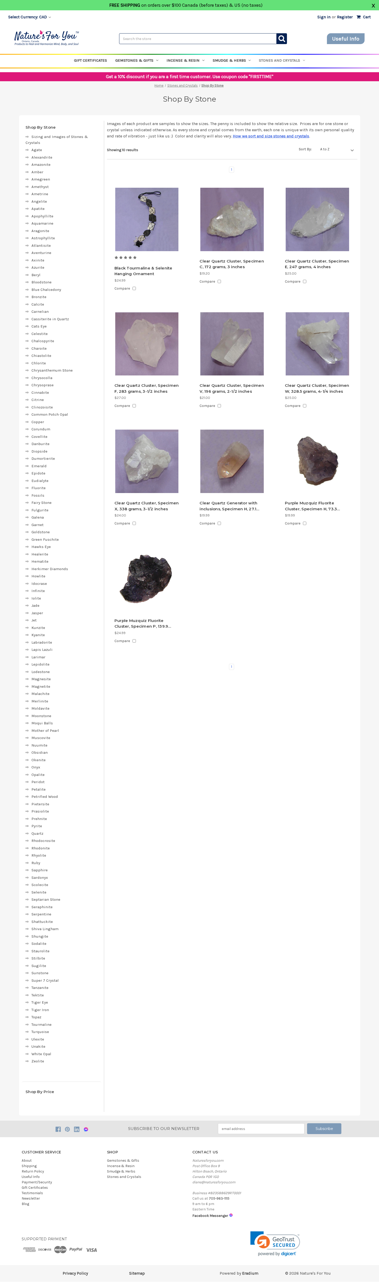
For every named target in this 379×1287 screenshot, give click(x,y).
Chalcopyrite (42, 341)
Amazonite (41, 164)
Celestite (39, 333)
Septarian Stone (45, 899)
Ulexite (37, 1039)
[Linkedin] (76, 1129)
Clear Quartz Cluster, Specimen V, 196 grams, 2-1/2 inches (232, 388)
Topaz (36, 1017)
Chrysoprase (42, 385)
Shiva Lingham (45, 929)
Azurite (37, 267)
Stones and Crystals (279, 60)
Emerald (39, 466)
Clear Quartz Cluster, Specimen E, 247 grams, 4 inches (317, 264)
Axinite (37, 260)
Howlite (38, 576)
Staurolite (40, 951)
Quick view (147, 245)
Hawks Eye (41, 546)
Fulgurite (39, 510)
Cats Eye (39, 326)
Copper (37, 422)
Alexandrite (41, 157)
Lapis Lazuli (42, 649)
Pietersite (40, 804)
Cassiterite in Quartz (50, 319)
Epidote (38, 473)
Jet (34, 620)
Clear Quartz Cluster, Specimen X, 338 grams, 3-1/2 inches (146, 506)
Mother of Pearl (45, 730)
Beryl (35, 275)
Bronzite (38, 296)
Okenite (38, 760)
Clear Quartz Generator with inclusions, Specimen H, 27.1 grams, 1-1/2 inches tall (228, 506)
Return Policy (33, 1171)
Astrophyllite (43, 238)
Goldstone (40, 532)
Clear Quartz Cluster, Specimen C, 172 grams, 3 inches (232, 264)
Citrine (37, 399)
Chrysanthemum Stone (52, 370)
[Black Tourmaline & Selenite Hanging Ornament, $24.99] (147, 219)
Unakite (38, 1046)
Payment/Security (37, 1182)
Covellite (39, 436)
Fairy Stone (41, 502)
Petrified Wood (44, 796)
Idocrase (39, 583)
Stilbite (38, 958)
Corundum (40, 429)
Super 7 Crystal (45, 980)
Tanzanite (39, 987)
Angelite (39, 201)
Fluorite (38, 488)
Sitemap (137, 1273)
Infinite (38, 590)
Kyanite (38, 635)
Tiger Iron (40, 1009)
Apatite (38, 208)
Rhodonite (40, 848)
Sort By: (305, 149)
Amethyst (40, 186)
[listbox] (337, 149)
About (27, 1160)
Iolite (36, 598)
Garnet (37, 524)
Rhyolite (38, 855)
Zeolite (37, 1061)
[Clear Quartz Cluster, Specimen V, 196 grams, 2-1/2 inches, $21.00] (232, 344)
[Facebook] (58, 1129)
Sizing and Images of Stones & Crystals (57, 139)
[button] (275, 1244)
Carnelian (40, 311)
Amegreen (40, 179)
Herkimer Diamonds (49, 569)
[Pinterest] (67, 1129)
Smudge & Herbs (229, 60)
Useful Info (345, 39)
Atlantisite (41, 245)
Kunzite (38, 627)
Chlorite (38, 363)
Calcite (37, 304)
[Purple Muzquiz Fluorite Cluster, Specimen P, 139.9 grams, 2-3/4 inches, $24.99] (147, 579)
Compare (122, 288)
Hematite (39, 561)
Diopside (39, 451)
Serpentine (41, 914)
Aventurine (41, 252)
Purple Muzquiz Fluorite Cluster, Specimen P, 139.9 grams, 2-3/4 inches (141, 623)
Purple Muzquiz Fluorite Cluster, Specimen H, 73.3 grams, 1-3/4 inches (311, 506)
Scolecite (39, 884)
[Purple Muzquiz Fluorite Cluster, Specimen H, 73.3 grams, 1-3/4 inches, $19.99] (317, 461)
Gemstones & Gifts (134, 60)
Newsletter (31, 1198)
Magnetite (40, 686)
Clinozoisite (42, 407)
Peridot (38, 782)
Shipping (29, 1166)
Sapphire (39, 870)
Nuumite (39, 745)
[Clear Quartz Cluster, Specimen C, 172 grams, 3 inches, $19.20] (232, 219)
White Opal (41, 1054)
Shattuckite (42, 921)
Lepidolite (40, 664)
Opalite (38, 774)
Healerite (39, 554)
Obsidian (39, 752)
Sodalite (38, 943)
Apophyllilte (42, 216)
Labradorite (41, 642)
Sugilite (38, 965)
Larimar (38, 657)
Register (345, 16)
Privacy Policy (75, 1273)
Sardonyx (39, 877)
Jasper (37, 613)
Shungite (39, 936)
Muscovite (40, 737)
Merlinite (39, 701)
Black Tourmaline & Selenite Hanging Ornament (143, 271)
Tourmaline (41, 1024)
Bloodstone (41, 282)
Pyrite (36, 826)
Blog (25, 1204)
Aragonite (40, 230)
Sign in (324, 16)
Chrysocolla (41, 377)
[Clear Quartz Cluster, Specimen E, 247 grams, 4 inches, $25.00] (317, 219)
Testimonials (32, 1193)
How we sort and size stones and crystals (271, 136)
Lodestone (40, 671)
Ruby (35, 862)
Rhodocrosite (43, 840)
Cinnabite (40, 392)
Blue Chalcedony (46, 289)
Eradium (250, 1273)
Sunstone (39, 973)
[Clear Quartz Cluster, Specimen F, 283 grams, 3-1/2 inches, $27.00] (147, 344)
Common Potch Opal (49, 414)
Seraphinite (42, 907)
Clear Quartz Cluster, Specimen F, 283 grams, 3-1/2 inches (146, 388)
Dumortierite (43, 458)
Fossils (37, 495)
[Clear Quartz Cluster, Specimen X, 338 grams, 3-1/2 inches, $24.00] (147, 461)
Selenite (38, 892)
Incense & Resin (183, 60)
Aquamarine (42, 223)
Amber (37, 172)
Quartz (37, 833)
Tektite (37, 995)
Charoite (39, 348)
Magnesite (41, 679)
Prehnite (39, 818)
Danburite (40, 443)
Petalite (38, 789)
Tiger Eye (39, 1002)
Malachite (40, 693)
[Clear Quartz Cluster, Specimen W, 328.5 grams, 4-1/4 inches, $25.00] (317, 344)
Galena (37, 517)
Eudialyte (39, 480)
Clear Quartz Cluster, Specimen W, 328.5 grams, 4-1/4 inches (317, 388)
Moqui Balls (42, 723)
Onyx (35, 767)
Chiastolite (41, 355)
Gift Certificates (90, 60)
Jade (35, 605)
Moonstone (41, 716)
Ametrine (39, 194)
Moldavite (40, 708)
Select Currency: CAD (28, 16)
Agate (36, 149)
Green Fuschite (45, 539)
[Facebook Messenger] (86, 1129)
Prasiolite (40, 811)
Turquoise (40, 1031)
